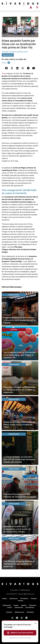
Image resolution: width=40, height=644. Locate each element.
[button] (6, 68)
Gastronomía (19, 607)
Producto (34, 598)
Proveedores (24, 598)
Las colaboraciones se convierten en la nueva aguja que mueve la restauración (19, 355)
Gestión (13, 330)
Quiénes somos (19, 612)
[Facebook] (17, 618)
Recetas (20, 600)
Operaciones (8, 55)
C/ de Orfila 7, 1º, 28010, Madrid (20, 590)
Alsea (4, 63)
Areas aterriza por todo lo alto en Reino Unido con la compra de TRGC (19, 424)
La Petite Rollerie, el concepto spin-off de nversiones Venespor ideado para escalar (19, 459)
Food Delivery (29, 607)
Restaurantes (7, 605)
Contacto (9, 612)
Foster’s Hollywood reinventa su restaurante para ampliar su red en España (19, 320)
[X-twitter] (12, 618)
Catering (23, 605)
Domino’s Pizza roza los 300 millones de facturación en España (19, 495)
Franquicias (32, 605)
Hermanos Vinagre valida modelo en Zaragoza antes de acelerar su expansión (19, 390)
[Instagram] (22, 618)
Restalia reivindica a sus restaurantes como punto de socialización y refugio (17, 529)
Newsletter (30, 612)
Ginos (4, 73)
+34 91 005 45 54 (11, 594)
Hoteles (15, 605)
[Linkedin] (26, 618)
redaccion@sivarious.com (26, 594)
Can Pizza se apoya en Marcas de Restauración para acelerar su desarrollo (19, 564)
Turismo (9, 607)
